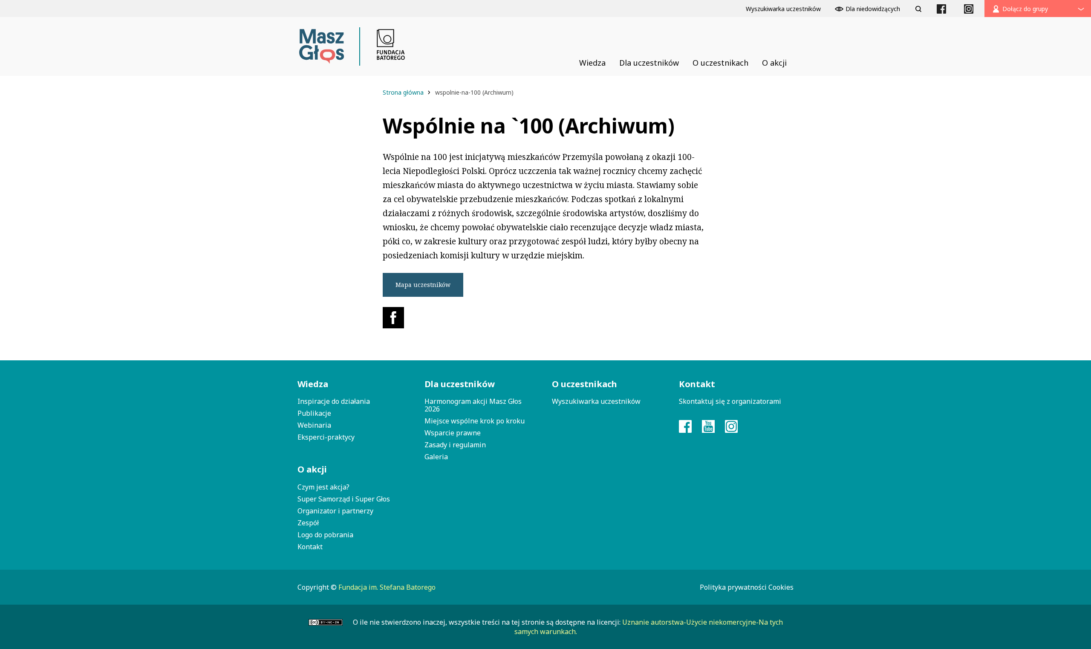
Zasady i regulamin (455, 444)
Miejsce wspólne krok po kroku (474, 421)
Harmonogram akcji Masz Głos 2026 (473, 405)
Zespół (308, 522)
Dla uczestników (459, 384)
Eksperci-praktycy (326, 437)
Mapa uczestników (422, 285)
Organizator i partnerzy (335, 511)
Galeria (436, 456)
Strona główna (404, 92)
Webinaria (314, 425)
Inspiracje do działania (333, 401)
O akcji (312, 469)
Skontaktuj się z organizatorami (730, 401)
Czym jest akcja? (323, 487)
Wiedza (312, 384)
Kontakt (310, 546)
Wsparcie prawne (452, 432)
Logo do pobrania (325, 534)
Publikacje (314, 413)
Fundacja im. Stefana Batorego (387, 587)
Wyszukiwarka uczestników (596, 401)
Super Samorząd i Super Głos (343, 499)
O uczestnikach (584, 384)
